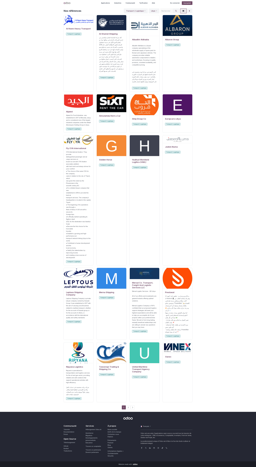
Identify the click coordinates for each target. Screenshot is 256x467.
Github (66, 446)
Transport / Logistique (135, 11)
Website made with (125, 464)
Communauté (130, 3)
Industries (117, 3)
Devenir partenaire (92, 452)
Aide (153, 3)
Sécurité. (111, 456)
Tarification (143, 3)
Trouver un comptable (93, 446)
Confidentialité (113, 453)
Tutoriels (67, 429)
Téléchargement (69, 442)
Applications (105, 3)
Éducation (89, 443)
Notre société (112, 429)
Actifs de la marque (114, 432)
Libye (153, 11)
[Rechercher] (176, 10)
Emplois (110, 437)
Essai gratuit (187, 3)
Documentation (69, 432)
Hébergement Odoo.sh (93, 429)
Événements (112, 440)
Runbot (66, 448)
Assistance (89, 433)
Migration (89, 435)
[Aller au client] (78, 20)
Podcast (110, 443)
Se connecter (175, 3)
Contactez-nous (113, 434)
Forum (66, 434)
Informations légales (115, 451)
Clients (110, 447)
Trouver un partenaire (93, 450)
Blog (109, 445)
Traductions (68, 451)
